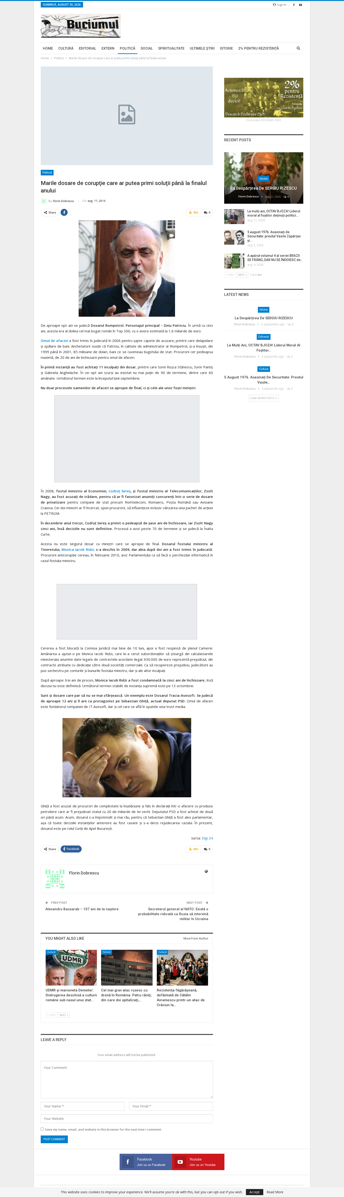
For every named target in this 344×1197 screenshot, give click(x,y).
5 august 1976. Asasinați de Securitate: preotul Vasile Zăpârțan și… (274, 236)
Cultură (65, 48)
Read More (275, 1192)
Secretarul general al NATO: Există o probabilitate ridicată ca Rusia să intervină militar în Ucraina (173, 914)
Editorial (87, 48)
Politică (127, 48)
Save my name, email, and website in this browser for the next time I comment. (103, 1129)
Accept (254, 1192)
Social (147, 48)
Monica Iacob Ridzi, (78, 549)
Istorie (226, 48)
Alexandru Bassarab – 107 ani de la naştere (82, 909)
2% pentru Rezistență (258, 48)
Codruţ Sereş (119, 491)
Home (48, 48)
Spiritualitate (171, 48)
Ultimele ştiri (202, 48)
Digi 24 (207, 838)
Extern (108, 48)
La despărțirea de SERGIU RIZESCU (264, 188)
